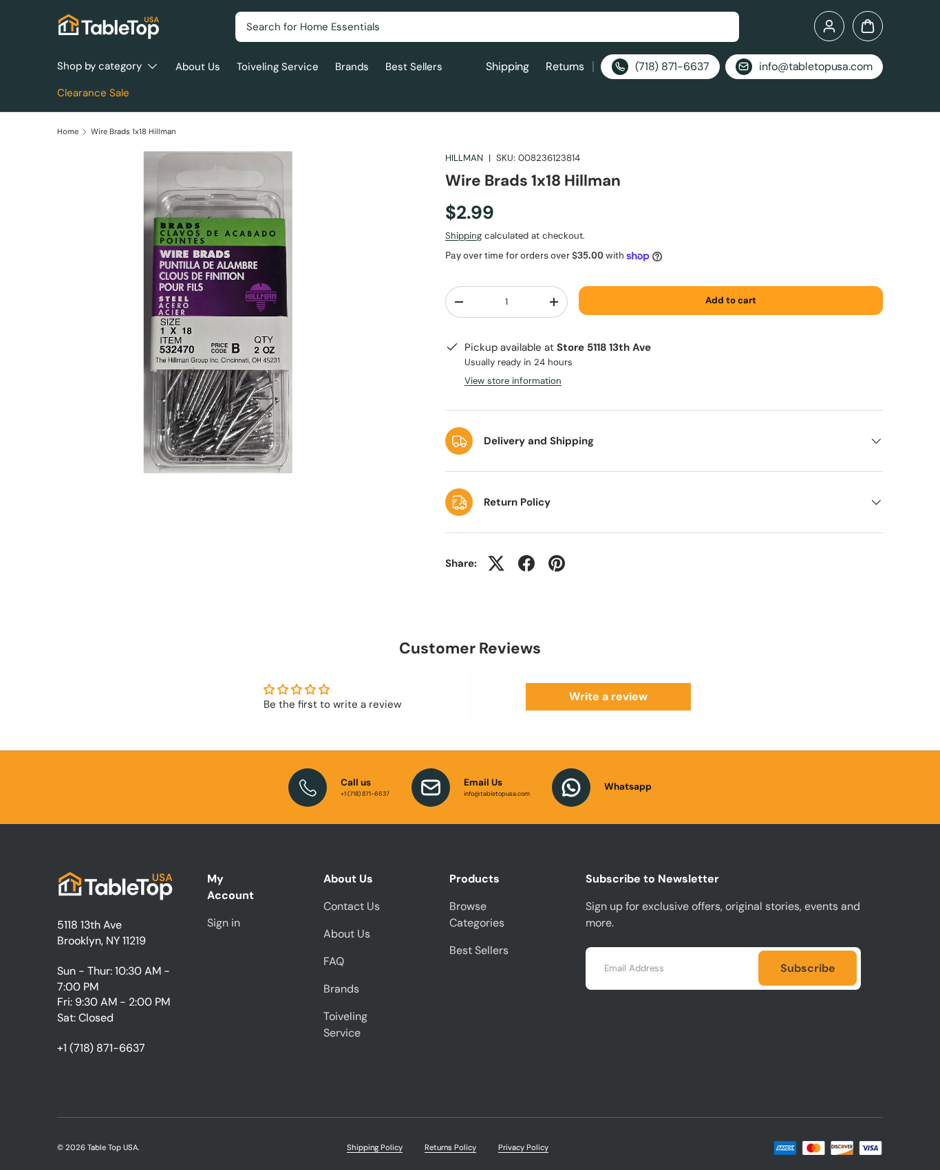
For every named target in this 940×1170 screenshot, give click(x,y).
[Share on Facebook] (526, 563)
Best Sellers (413, 67)
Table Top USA (112, 1147)
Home (67, 132)
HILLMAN (464, 158)
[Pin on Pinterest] (557, 563)
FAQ (333, 961)
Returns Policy (450, 1147)
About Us (197, 67)
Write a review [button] (608, 696)
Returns (565, 66)
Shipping (507, 66)
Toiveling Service (278, 67)
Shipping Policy (375, 1147)
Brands (352, 67)
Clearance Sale (93, 93)
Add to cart (730, 300)
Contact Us (351, 906)
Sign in (223, 923)
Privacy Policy (523, 1147)
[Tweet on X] (496, 563)
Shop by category (99, 66)
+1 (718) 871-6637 (101, 1048)
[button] (868, 26)
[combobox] (487, 27)
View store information (513, 381)
